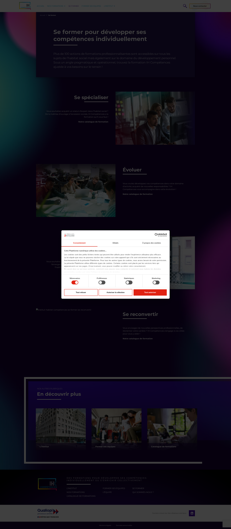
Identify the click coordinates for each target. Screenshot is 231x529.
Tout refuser (81, 292)
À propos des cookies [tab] (151, 243)
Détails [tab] (116, 243)
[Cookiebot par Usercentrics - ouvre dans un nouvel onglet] (156, 235)
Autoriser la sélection (116, 292)
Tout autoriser (150, 292)
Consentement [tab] (79, 243)
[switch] (102, 282)
